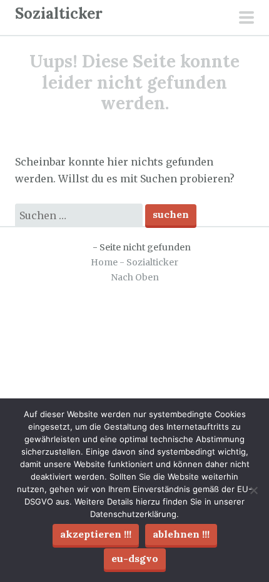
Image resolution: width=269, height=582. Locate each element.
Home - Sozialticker (134, 262)
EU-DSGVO (134, 558)
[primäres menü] (246, 18)
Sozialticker (59, 13)
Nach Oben (135, 277)
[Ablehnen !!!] (253, 490)
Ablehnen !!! (181, 534)
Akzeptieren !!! (95, 534)
